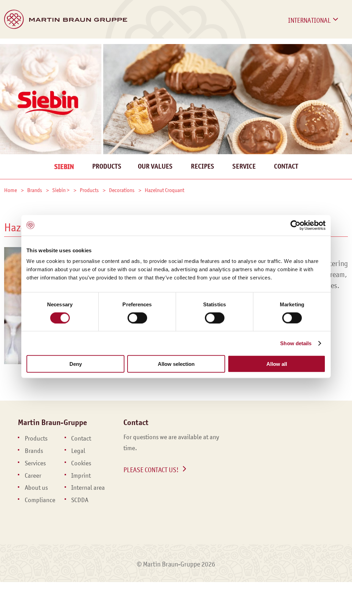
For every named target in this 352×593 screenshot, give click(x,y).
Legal (78, 451)
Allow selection (176, 364)
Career (275, 47)
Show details (295, 343)
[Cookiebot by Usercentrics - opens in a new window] (295, 225)
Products (18, 47)
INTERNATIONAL (309, 20)
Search (343, 54)
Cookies (81, 463)
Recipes (202, 166)
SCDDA (79, 500)
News (201, 47)
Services (93, 47)
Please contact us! (151, 470)
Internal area (88, 487)
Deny (75, 364)
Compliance (40, 500)
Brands (56, 47)
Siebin (64, 166)
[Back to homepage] (65, 19)
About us (36, 487)
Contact (315, 47)
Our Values (155, 166)
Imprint (81, 475)
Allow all (276, 364)
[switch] (137, 317)
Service (244, 166)
